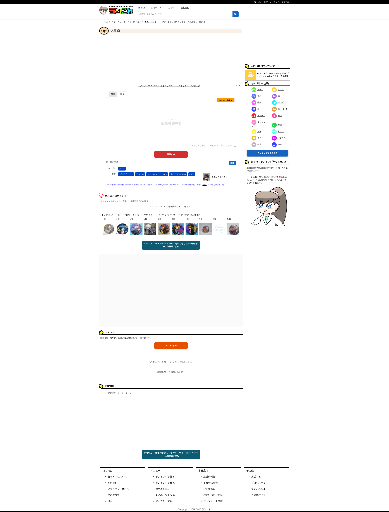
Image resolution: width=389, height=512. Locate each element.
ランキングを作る (165, 482)
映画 (259, 102)
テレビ (281, 102)
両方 (143, 7)
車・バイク (283, 109)
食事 (259, 131)
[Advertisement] (171, 58)
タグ (173, 7)
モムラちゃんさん (219, 177)
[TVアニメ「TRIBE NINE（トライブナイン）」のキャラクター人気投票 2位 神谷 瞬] (136, 229)
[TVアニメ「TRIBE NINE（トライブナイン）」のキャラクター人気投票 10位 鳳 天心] (233, 229)
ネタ (259, 138)
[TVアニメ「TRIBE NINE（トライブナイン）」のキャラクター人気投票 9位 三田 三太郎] (219, 229)
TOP (106, 22)
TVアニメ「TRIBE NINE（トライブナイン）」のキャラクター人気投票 (164, 22)
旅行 (280, 115)
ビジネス (282, 138)
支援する (256, 476)
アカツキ (140, 174)
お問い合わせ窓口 (213, 495)
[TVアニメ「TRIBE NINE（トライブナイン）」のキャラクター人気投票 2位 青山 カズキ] (122, 229)
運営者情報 (114, 495)
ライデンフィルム (178, 174)
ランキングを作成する (267, 153)
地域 (280, 144)
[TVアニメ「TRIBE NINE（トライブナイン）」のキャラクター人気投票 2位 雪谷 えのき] (150, 229)
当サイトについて (117, 476)
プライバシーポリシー (120, 489)
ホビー (260, 109)
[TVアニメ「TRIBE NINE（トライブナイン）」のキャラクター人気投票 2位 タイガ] (164, 229)
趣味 (280, 125)
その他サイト (258, 495)
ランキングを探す (165, 476)
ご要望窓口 (209, 489)
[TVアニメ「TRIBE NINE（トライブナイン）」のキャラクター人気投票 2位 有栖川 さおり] (178, 229)
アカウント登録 (163, 501)
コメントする (171, 345)
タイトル (158, 7)
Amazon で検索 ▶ (226, 100)
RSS (110, 501)
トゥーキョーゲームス (157, 174)
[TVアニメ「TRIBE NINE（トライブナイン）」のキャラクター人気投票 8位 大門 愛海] (205, 229)
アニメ (122, 168)
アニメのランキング (120, 22)
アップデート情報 (213, 501)
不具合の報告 (210, 482)
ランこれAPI (258, 489)
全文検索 (185, 7)
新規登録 (283, 177)
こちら (205, 185)
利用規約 (112, 482)
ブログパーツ (258, 482)
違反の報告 (209, 476)
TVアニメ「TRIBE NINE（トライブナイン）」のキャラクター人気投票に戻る (171, 245)
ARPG (191, 174)
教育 (259, 144)
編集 (232, 163)
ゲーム (260, 89)
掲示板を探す (162, 489)
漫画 (259, 96)
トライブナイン (126, 174)
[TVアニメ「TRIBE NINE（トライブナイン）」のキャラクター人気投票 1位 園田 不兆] (109, 229)
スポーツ (261, 115)
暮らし (281, 131)
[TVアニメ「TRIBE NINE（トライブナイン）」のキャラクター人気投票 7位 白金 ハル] (192, 229)
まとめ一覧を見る (165, 495)
